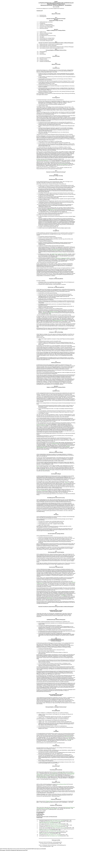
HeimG (51, 801)
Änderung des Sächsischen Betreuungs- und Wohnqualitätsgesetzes (50, 842)
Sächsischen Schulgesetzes (63, 164)
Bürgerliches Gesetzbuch (53, 311)
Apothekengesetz (51, 209)
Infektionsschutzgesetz (41, 424)
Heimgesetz (48, 801)
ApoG (55, 209)
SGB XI (43, 469)
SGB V (68, 258)
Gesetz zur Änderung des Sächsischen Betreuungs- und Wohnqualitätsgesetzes (52, 845)
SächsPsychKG (49, 598)
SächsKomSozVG (68, 736)
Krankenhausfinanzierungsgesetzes (43, 160)
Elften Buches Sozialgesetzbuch (57, 249)
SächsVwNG (69, 739)
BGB (44, 312)
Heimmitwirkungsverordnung (61, 784)
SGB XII (60, 329)
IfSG (46, 424)
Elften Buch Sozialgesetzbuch (42, 490)
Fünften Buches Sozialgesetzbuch (61, 258)
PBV (65, 320)
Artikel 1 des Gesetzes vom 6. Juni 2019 (57, 820)
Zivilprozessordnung (55, 443)
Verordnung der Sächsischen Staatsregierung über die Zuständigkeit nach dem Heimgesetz (56, 808)
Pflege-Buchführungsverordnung (58, 320)
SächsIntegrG (63, 595)
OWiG (45, 447)
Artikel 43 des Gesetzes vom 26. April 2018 (53, 821)
